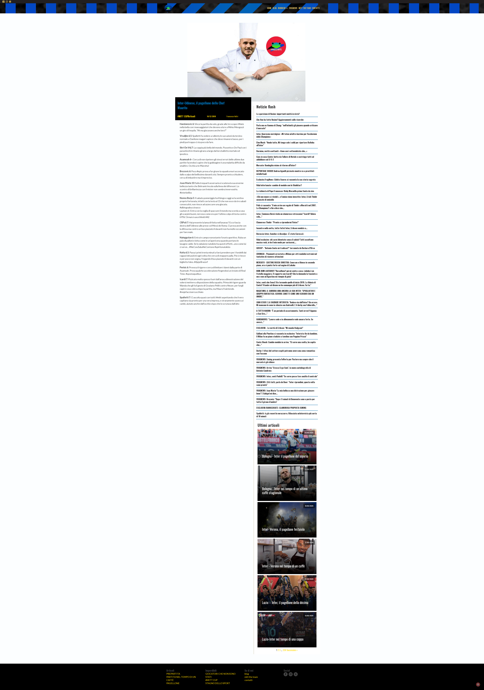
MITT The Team (305, 8)
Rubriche (282, 8)
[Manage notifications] (478, 684)
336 (284, 650)
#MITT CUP (182, 116)
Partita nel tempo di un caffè (181, 678)
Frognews (293, 8)
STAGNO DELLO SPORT (217, 683)
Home (269, 8)
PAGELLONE (172, 683)
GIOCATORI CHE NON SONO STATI (220, 675)
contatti (248, 680)
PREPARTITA (173, 673)
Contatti (316, 8)
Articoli (191, 116)
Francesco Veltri (232, 116)
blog (247, 673)
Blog (275, 8)
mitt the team (251, 676)
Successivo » (292, 650)
